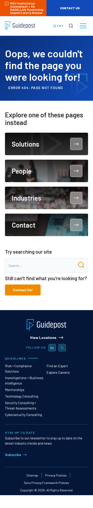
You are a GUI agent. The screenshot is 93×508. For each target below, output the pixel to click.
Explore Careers (58, 372)
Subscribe (13, 455)
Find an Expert (57, 366)
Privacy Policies (56, 475)
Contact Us (70, 8)
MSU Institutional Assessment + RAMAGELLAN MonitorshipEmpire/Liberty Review (27, 8)
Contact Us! (23, 290)
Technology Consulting (21, 396)
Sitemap (32, 475)
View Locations (43, 337)
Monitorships (14, 390)
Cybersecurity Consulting (23, 415)
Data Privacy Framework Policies (46, 483)
